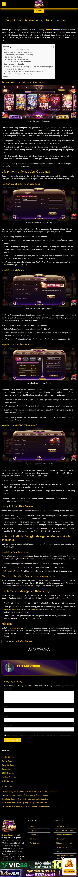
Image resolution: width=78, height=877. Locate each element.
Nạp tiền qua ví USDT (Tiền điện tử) (19, 61)
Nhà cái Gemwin (8, 835)
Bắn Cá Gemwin (8, 757)
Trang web (8, 726)
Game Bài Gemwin (9, 765)
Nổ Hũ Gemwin (8, 773)
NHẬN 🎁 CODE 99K (69, 871)
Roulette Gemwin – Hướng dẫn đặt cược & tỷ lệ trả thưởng (25, 795)
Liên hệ (7, 571)
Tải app (33, 839)
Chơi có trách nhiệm (64, 835)
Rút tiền (33, 835)
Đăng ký (33, 826)
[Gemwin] (39, 4)
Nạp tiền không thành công (16, 69)
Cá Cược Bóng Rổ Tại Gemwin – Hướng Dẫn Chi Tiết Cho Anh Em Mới (29, 792)
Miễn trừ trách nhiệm (64, 830)
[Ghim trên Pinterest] (44, 649)
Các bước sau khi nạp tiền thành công (18, 74)
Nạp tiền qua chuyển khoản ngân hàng (20, 54)
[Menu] (4, 4)
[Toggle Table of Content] (50, 47)
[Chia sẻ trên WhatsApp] (29, 649)
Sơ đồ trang (34, 843)
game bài (7, 609)
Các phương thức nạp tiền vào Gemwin (18, 52)
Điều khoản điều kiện (64, 847)
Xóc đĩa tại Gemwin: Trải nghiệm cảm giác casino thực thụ (25, 799)
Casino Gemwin (8, 761)
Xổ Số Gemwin (7, 781)
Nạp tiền (33, 830)
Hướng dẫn (6, 17)
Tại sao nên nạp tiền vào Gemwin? (16, 50)
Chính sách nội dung (64, 839)
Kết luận (7, 76)
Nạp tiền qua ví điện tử (15, 57)
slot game (16, 609)
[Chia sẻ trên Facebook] (33, 649)
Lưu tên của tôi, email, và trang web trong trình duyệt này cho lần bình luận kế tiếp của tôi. (40, 735)
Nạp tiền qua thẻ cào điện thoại (18, 59)
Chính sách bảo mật (64, 843)
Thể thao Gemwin (9, 777)
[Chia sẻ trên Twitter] (37, 649)
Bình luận (8, 689)
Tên (6, 706)
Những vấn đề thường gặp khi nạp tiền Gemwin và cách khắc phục (28, 67)
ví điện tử (18, 567)
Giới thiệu (60, 826)
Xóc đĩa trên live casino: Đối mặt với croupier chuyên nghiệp (26, 806)
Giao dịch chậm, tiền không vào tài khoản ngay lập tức (26, 71)
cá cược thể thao (31, 609)
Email (6, 716)
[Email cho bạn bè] (41, 649)
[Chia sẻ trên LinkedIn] (48, 649)
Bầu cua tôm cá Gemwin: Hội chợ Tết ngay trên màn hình (24, 803)
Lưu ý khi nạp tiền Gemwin (14, 64)
